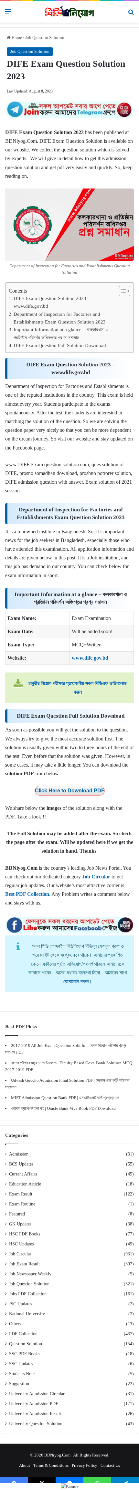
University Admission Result (35, 1413)
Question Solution (25, 1343)
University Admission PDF (33, 1403)
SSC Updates (21, 1363)
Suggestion (19, 1383)
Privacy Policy (84, 1465)
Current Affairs (23, 1174)
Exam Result (20, 1194)
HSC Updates (21, 1244)
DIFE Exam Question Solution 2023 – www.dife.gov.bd (52, 302)
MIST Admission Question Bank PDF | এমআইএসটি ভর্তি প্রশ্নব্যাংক (65, 1097)
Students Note (22, 1373)
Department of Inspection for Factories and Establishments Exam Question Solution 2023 (60, 317)
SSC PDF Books (24, 1353)
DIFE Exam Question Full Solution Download (60, 345)
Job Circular (20, 1254)
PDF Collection (23, 1333)
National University (27, 1313)
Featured (17, 1214)
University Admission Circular (37, 1393)
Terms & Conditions (51, 1465)
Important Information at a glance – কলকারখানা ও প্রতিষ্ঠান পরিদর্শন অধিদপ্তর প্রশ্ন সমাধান (61, 333)
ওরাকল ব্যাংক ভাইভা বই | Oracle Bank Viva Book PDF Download (63, 1108)
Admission (18, 1154)
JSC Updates (20, 1303)
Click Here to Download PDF (69, 790)
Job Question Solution (44, 37)
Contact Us (110, 1465)
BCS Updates (21, 1164)
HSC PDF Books (24, 1234)
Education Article (25, 1184)
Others (15, 1323)
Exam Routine (22, 1204)
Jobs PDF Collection (28, 1294)
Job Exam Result (24, 1264)
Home (16, 37)
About (24, 1465)
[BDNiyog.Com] (69, 11)
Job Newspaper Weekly (30, 1274)
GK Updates (20, 1224)
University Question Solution (35, 1423)
